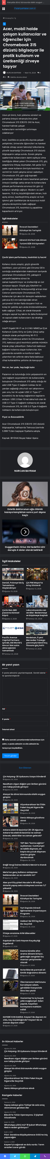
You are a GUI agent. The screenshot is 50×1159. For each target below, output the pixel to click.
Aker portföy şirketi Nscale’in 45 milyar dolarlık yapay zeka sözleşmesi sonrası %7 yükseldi (24, 885)
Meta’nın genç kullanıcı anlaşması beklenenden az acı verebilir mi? (20, 873)
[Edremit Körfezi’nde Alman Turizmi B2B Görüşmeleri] (10, 243)
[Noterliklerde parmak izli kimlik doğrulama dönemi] (10, 973)
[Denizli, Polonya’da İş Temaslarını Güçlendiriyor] (13, 574)
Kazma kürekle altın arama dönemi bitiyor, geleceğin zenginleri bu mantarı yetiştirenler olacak (32, 957)
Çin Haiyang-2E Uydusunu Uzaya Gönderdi (24, 776)
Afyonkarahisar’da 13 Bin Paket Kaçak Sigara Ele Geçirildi (32, 807)
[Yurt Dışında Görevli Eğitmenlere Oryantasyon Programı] (10, 912)
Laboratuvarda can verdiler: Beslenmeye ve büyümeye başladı (37, 613)
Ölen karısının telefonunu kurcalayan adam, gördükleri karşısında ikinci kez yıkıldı (33, 986)
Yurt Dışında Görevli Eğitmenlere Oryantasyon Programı (33, 911)
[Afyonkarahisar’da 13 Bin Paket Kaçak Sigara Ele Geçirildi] (10, 808)
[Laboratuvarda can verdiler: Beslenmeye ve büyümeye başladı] (37, 601)
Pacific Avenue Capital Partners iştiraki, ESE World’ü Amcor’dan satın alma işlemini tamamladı (12, 644)
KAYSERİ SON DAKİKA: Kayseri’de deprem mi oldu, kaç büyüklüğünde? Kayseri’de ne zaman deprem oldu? (24, 1020)
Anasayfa (9, 18)
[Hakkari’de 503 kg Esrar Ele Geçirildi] (10, 925)
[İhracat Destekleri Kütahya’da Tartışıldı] (10, 230)
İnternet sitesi (8, 729)
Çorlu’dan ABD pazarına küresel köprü (10, 613)
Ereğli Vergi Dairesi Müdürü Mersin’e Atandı (24, 864)
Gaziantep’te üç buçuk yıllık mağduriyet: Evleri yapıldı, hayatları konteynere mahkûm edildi (32, 1004)
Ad (4, 709)
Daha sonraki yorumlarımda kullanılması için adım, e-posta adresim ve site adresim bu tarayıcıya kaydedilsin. (23, 744)
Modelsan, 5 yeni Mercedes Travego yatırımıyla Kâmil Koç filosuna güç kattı (37, 641)
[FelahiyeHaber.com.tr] (25, 8)
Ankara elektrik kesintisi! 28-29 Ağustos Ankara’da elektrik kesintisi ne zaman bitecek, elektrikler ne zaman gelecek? (23, 833)
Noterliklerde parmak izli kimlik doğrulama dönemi (33, 971)
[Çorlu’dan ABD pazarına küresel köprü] (13, 601)
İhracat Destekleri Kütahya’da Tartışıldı (31, 897)
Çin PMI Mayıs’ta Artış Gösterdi (34, 584)
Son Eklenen (25, 767)
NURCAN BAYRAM (14, 73)
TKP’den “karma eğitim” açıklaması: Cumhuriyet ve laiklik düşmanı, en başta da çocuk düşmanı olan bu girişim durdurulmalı (33, 850)
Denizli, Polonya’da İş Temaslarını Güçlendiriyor (13, 585)
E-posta (6, 719)
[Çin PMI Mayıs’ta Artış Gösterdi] (37, 574)
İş (15, 18)
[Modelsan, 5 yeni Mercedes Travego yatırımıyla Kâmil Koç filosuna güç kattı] (37, 629)
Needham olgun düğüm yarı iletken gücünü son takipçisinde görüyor (24, 785)
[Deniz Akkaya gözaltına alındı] (10, 821)
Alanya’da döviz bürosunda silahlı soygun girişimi (28, 2)
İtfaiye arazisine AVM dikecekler (19, 933)
